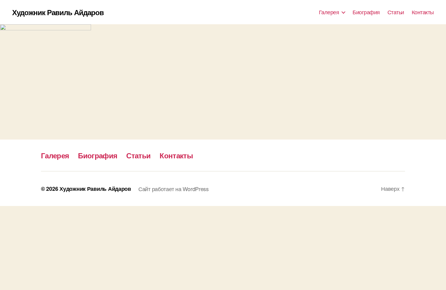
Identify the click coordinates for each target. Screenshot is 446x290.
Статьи (395, 12)
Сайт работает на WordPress (173, 189)
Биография (366, 12)
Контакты (423, 12)
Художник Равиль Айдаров (58, 12)
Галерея (329, 12)
